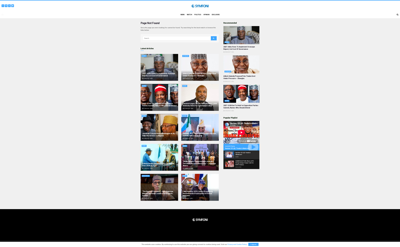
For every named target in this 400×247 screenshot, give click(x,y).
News (144, 56)
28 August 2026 (188, 78)
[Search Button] (397, 14)
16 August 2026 (147, 138)
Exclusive (145, 176)
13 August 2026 (147, 168)
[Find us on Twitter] (6, 6)
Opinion (185, 56)
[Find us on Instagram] (9, 6)
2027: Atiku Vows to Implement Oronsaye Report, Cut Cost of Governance (158, 74)
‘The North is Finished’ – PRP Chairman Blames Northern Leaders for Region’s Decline (157, 193)
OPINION (206, 14)
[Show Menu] (2, 14)
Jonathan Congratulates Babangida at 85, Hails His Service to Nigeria (158, 134)
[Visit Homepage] (199, 6)
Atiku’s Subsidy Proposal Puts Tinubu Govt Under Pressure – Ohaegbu (199, 74)
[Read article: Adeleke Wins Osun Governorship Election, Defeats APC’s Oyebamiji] (200, 127)
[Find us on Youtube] (12, 6)
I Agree (253, 244)
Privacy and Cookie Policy (237, 244)
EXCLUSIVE (216, 14)
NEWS (183, 14)
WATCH (189, 14)
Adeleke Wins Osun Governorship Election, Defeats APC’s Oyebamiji (199, 134)
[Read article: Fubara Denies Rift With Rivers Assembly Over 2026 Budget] (159, 157)
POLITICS (197, 14)
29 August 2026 (147, 78)
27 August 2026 (147, 108)
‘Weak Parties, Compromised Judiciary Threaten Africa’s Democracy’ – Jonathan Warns (199, 163)
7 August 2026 (188, 198)
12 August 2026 (188, 168)
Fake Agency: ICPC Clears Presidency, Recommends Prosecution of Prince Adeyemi (198, 193)
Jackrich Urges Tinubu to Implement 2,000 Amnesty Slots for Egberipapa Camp (200, 104)
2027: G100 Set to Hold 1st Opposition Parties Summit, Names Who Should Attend (159, 104)
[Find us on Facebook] (3, 6)
